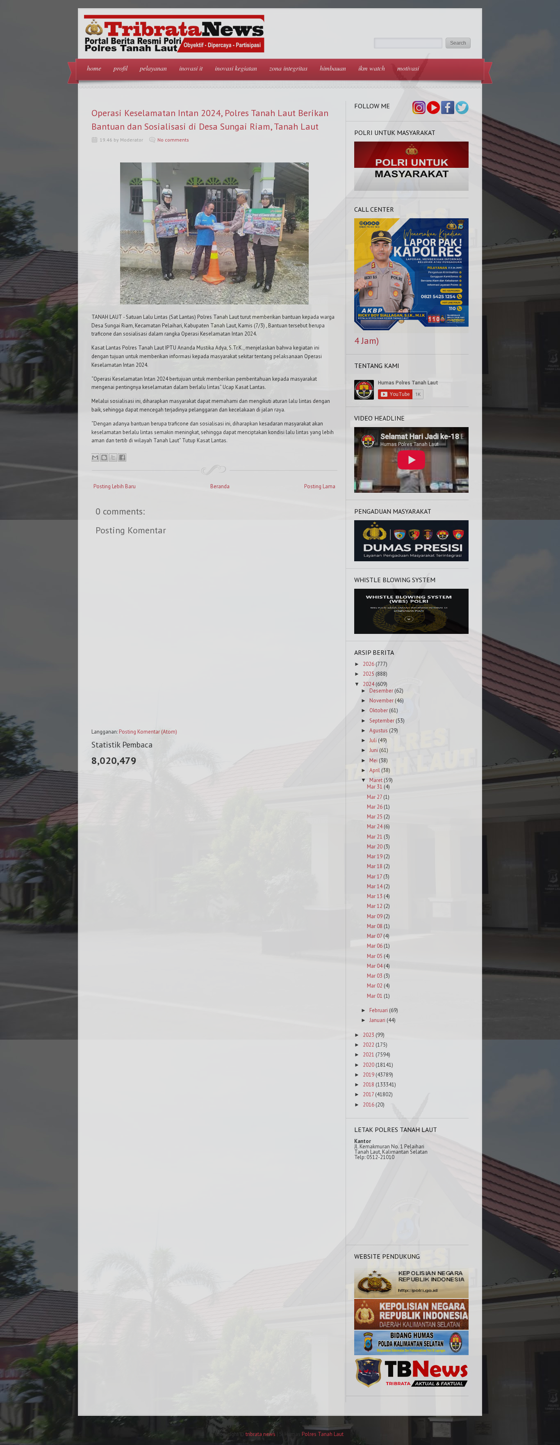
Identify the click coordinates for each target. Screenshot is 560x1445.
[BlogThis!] (104, 457)
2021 (368, 1054)
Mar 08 (374, 926)
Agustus (378, 730)
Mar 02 (374, 985)
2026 (368, 664)
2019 (368, 1074)
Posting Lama (319, 486)
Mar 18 (374, 866)
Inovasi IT (191, 68)
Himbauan (333, 68)
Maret (375, 780)
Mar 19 (374, 856)
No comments (173, 140)
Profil (120, 68)
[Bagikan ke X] (113, 457)
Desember (381, 690)
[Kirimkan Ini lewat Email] (95, 457)
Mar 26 (374, 806)
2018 (368, 1084)
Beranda (220, 486)
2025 (368, 673)
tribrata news (260, 1434)
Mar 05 (374, 956)
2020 (368, 1064)
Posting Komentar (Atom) (148, 731)
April (374, 770)
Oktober (378, 710)
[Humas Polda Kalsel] (411, 1353)
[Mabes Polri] (411, 1296)
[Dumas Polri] (411, 188)
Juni (373, 750)
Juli (373, 740)
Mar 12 (374, 906)
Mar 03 (374, 975)
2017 (368, 1094)
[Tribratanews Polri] (411, 1386)
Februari (378, 1010)
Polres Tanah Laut (323, 1434)
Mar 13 (374, 896)
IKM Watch (371, 68)
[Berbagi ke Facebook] (122, 457)
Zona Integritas (288, 68)
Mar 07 (374, 936)
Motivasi (408, 68)
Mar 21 (374, 836)
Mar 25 (374, 816)
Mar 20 (374, 846)
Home (94, 68)
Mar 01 (374, 995)
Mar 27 (374, 796)
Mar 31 (374, 786)
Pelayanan (153, 68)
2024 (368, 684)
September (381, 720)
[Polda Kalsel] (411, 1327)
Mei (373, 760)
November (381, 700)
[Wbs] (411, 632)
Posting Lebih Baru (114, 486)
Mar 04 (374, 966)
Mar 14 (374, 886)
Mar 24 (374, 826)
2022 (368, 1044)
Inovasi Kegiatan (236, 68)
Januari (377, 1020)
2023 (368, 1034)
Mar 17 (374, 876)
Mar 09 (374, 916)
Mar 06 (374, 945)
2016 (368, 1104)
